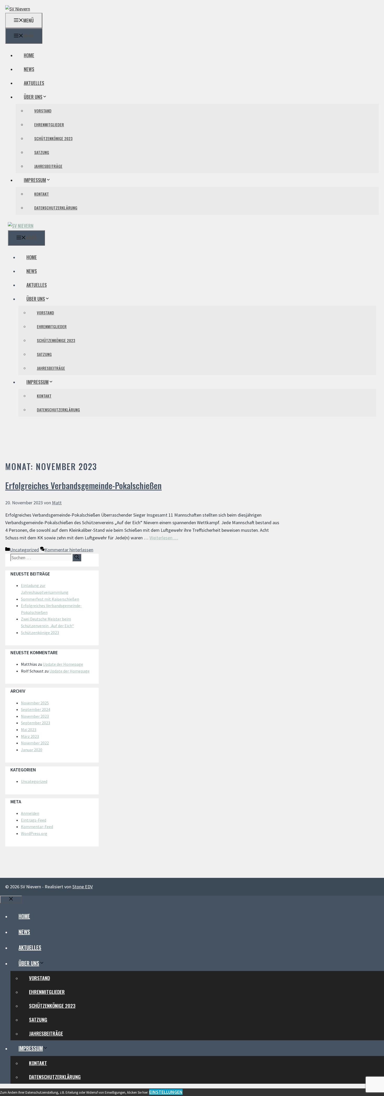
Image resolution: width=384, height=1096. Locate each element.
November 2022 (35, 742)
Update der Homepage (63, 664)
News (29, 69)
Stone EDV (82, 887)
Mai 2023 (28, 729)
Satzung (41, 152)
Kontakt (41, 194)
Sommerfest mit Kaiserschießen (50, 599)
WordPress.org (34, 833)
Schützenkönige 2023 (53, 138)
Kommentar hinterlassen (69, 550)
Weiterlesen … (163, 538)
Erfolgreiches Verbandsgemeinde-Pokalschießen (83, 485)
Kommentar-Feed (37, 826)
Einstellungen (166, 1092)
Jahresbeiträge (48, 166)
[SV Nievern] (20, 225)
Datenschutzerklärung (55, 208)
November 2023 (35, 716)
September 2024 (35, 709)
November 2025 (35, 702)
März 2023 (30, 736)
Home (29, 55)
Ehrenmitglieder (49, 124)
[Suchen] (76, 557)
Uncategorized (24, 550)
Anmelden (30, 813)
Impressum (35, 180)
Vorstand (42, 111)
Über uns (33, 96)
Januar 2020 (31, 749)
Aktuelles (34, 83)
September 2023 (35, 722)
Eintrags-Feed (33, 820)
